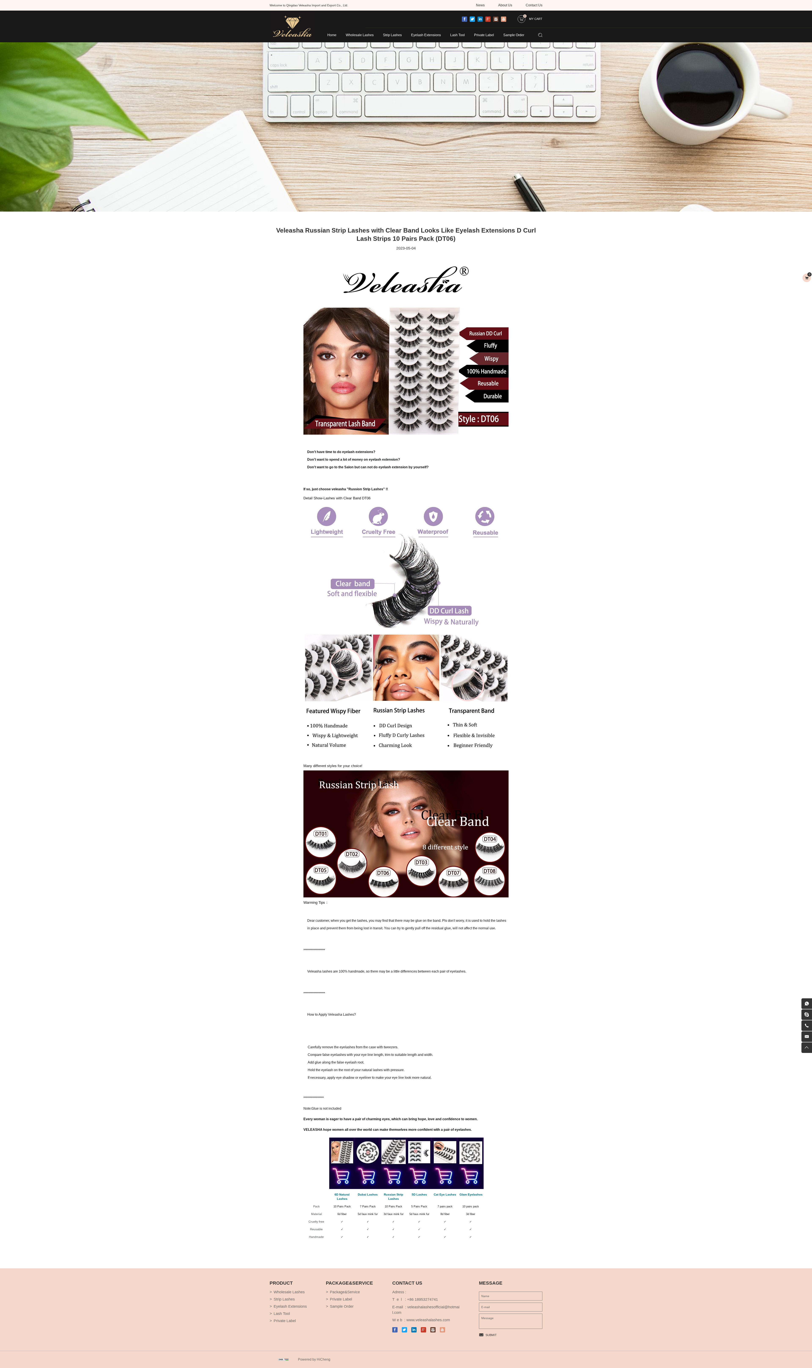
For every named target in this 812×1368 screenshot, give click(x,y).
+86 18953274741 (422, 1299)
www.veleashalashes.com (428, 1320)
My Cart (533, 18)
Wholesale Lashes (360, 35)
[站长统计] (283, 1359)
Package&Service (345, 1292)
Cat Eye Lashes (445, 1194)
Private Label (484, 35)
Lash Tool (457, 35)
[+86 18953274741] (806, 1025)
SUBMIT (491, 1335)
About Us (505, 5)
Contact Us (534, 5)
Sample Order (513, 35)
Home (331, 35)
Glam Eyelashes (471, 1194)
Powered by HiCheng (314, 1359)
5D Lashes (419, 1194)
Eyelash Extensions (426, 35)
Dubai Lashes (368, 1194)
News (480, 5)
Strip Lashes (392, 35)
